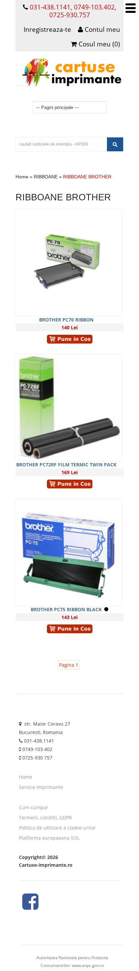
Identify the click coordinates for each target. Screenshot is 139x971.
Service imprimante (41, 787)
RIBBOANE (46, 176)
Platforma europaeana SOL (49, 838)
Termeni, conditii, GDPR (45, 817)
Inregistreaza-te (47, 29)
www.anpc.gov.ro (88, 965)
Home (22, 176)
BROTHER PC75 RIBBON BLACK (66, 609)
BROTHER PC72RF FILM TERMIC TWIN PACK (66, 464)
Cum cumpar (33, 807)
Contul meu (101, 29)
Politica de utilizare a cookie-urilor (57, 827)
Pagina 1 (68, 665)
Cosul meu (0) (98, 44)
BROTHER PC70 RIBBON (66, 319)
